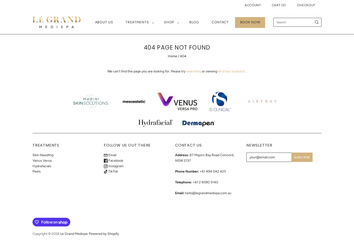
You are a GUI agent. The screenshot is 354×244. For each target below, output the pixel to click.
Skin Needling (43, 155)
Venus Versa (42, 161)
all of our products (231, 71)
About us (104, 22)
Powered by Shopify (104, 234)
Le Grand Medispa (73, 234)
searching (193, 71)
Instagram (116, 166)
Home (172, 56)
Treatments (137, 22)
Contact (220, 22)
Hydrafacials (42, 166)
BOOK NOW (250, 22)
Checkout (306, 5)
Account (253, 5)
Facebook (115, 161)
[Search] (316, 22)
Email (112, 155)
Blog (194, 22)
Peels (37, 171)
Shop (169, 22)
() (279, 5)
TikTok (113, 171)
